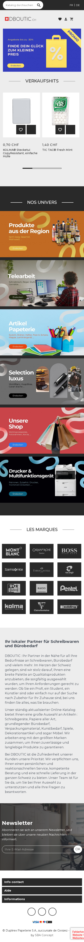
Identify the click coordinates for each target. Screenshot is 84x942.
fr (71, 5)
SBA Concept (44, 935)
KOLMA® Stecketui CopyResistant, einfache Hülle (20, 153)
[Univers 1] (42, 381)
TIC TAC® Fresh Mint (57, 150)
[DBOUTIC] (20, 18)
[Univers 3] (42, 430)
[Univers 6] (42, 479)
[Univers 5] (42, 332)
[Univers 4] (42, 234)
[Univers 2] (42, 283)
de (78, 5)
